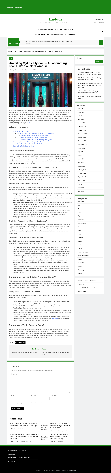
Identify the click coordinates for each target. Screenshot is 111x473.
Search (79, 58)
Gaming (80, 241)
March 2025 (81, 166)
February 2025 (82, 169)
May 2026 (81, 115)
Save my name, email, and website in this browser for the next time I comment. (35, 403)
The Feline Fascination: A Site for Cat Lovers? (32, 138)
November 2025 (82, 137)
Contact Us (68, 29)
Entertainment (82, 223)
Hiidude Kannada (82, 252)
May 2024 (81, 191)
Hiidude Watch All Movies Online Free (49, 34)
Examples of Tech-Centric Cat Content (29, 144)
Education (81, 219)
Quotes (80, 259)
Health (80, 245)
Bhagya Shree (14, 70)
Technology (81, 270)
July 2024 (80, 184)
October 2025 (82, 141)
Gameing (80, 237)
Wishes (80, 273)
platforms (55, 318)
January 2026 (82, 130)
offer (28, 123)
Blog (10, 58)
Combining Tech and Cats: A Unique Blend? (27, 142)
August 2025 (81, 148)
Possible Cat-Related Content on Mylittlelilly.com (36, 140)
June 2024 (81, 187)
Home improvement (83, 255)
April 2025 (81, 162)
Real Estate (81, 263)
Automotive (81, 201)
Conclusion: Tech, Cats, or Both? (23, 146)
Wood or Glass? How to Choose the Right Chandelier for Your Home (60, 426)
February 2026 (82, 126)
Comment (14, 374)
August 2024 (81, 180)
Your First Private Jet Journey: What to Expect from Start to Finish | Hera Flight (48, 41)
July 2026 (80, 108)
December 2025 (82, 134)
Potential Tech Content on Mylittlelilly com (34, 135)
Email (33, 395)
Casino (80, 212)
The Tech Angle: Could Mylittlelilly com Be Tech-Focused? (35, 133)
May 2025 (81, 159)
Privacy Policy (70, 34)
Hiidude (55, 19)
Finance (80, 230)
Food (79, 234)
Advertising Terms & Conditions (50, 29)
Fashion (80, 227)
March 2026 (81, 123)
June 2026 (81, 112)
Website (54, 395)
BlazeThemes (72, 470)
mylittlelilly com (20, 342)
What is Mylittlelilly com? (21, 131)
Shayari (80, 266)
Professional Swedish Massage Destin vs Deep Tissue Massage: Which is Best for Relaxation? (24, 437)
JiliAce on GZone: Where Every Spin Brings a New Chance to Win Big (59, 437)
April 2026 (81, 119)
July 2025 (80, 152)
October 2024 (82, 173)
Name (13, 395)
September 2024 (82, 177)
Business (80, 209)
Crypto (80, 216)
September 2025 (82, 144)
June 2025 (81, 155)
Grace (13, 428)
